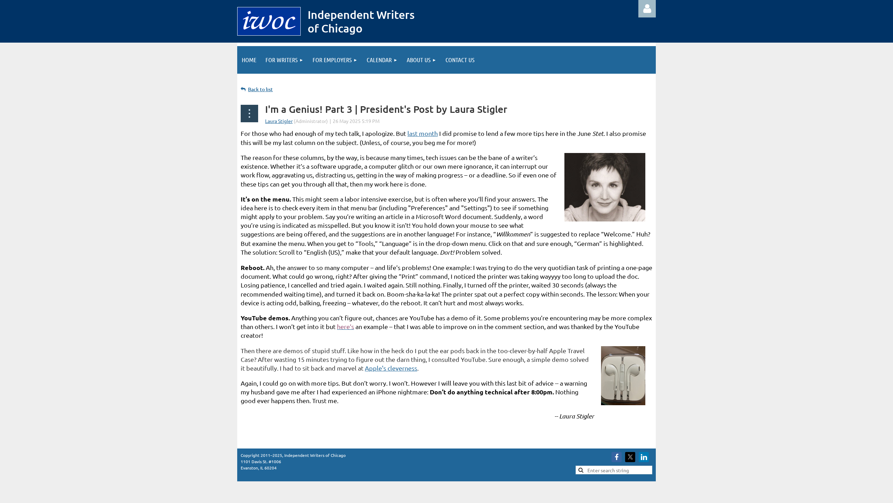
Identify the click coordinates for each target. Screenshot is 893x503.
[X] (630, 457)
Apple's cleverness (391, 368)
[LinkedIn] (644, 457)
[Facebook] (616, 457)
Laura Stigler (279, 121)
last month (422, 133)
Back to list (260, 89)
